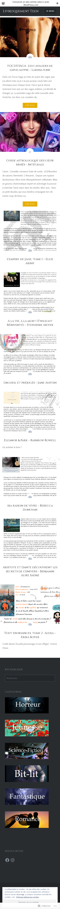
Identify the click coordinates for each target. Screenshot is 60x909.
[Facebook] (7, 860)
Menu (51, 11)
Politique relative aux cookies (27, 897)
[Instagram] (12, 860)
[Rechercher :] (30, 678)
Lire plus (30, 105)
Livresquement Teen (20, 11)
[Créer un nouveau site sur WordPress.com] (30, 3)
